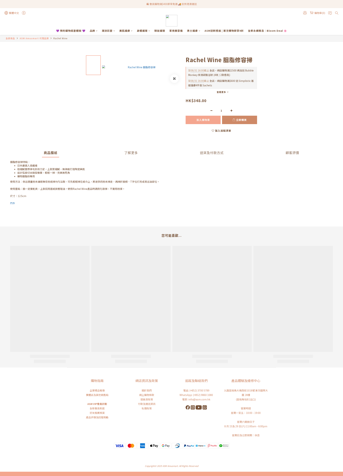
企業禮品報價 (97, 390)
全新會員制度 (97, 408)
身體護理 (142, 30)
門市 (12, 203)
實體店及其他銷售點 (97, 395)
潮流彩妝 (107, 30)
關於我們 (147, 390)
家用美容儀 (176, 30)
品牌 (92, 30)
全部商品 (10, 38)
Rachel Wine (60, 38)
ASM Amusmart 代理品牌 (34, 38)
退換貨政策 (146, 399)
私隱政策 (147, 408)
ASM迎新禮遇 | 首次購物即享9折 (224, 30)
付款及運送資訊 (146, 404)
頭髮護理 (159, 30)
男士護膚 (192, 30)
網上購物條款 (146, 395)
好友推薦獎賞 (97, 413)
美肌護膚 (124, 30)
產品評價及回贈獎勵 (97, 417)
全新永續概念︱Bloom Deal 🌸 (267, 30)
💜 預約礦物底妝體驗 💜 (70, 30)
